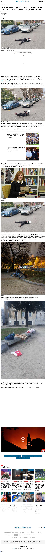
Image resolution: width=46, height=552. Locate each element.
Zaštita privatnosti (27, 541)
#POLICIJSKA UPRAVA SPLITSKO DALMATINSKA (34, 455)
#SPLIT (24, 455)
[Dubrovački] (22, 1)
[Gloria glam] (41, 532)
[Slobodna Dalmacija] (18, 532)
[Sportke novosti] (23, 532)
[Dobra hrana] (9, 535)
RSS (32, 542)
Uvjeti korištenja (7, 541)
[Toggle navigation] (1, 1)
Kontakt (15, 542)
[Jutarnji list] (9, 532)
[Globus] (27, 532)
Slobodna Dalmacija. (5, 80)
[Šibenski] (32, 537)
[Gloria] (37, 532)
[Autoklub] (22, 535)
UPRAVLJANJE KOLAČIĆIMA (23, 546)
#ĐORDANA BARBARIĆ (8, 455)
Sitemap (36, 542)
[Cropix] (37, 535)
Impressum (10, 542)
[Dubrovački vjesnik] (16, 537)
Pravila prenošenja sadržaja (17, 541)
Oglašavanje (20, 542)
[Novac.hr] (30, 535)
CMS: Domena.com (32, 548)
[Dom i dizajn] (16, 535)
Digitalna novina (27, 542)
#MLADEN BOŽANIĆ (17, 455)
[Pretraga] (45, 1)
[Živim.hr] (33, 532)
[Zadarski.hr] (25, 537)
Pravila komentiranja (37, 541)
